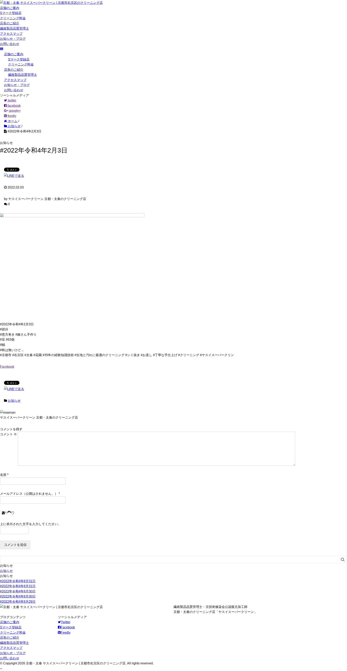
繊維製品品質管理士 (14, 28)
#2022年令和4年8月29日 (18, 601)
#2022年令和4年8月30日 (18, 591)
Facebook (7, 366)
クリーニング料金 (13, 18)
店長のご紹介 (9, 23)
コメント (8, 434)
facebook (14, 105)
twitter (11, 100)
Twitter (65, 622)
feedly (11, 116)
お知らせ (14, 400)
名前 (3, 474)
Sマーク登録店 (10, 13)
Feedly (65, 632)
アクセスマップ (11, 33)
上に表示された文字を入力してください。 (30, 524)
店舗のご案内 (9, 8)
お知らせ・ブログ (13, 38)
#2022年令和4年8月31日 (18, 581)
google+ (14, 110)
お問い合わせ (9, 44)
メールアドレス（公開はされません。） (29, 493)
